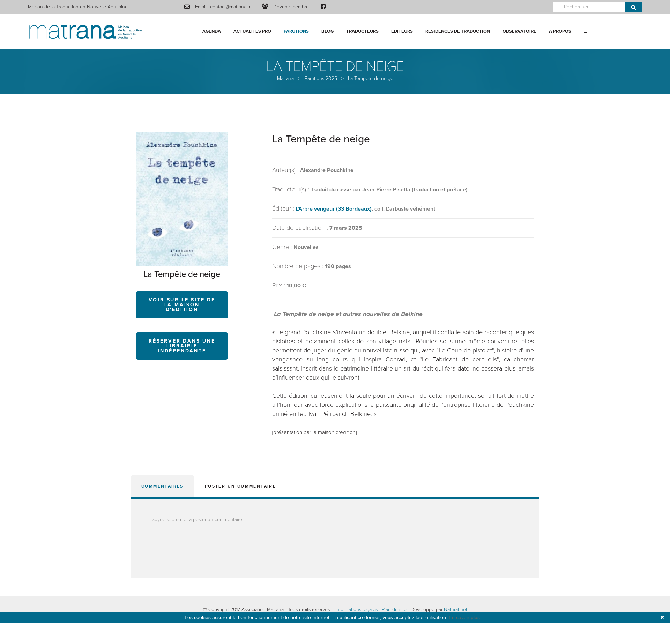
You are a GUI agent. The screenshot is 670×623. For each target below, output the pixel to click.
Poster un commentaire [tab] (240, 486)
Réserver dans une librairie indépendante (182, 346)
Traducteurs (362, 31)
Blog (327, 31)
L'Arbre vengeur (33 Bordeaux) (334, 208)
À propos (560, 31)
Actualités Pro (252, 31)
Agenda (211, 31)
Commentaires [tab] (162, 486)
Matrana (285, 78)
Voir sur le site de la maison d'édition (182, 305)
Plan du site (394, 610)
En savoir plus (464, 617)
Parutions (296, 31)
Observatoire (519, 31)
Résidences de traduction (457, 31)
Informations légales (356, 610)
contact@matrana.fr (230, 7)
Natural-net (455, 610)
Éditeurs (402, 31)
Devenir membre (291, 7)
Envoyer (633, 7)
